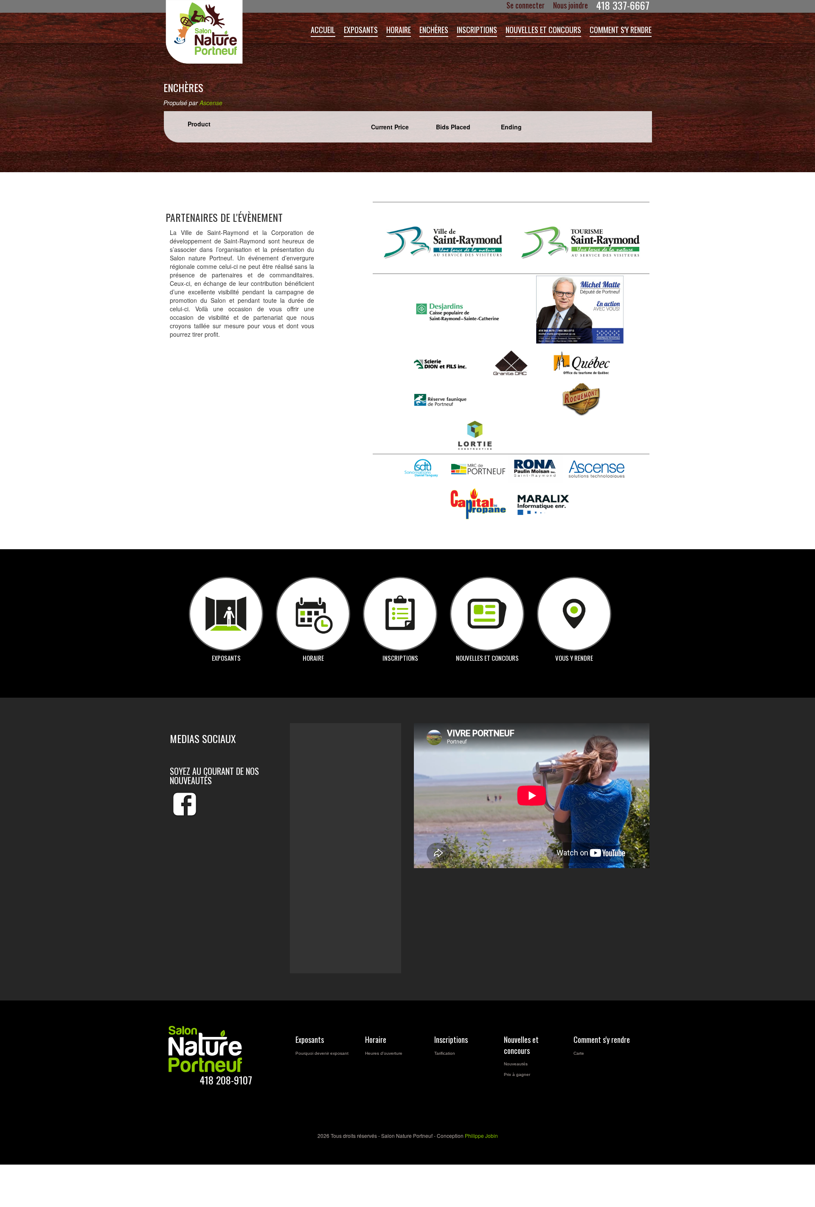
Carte (578, 1053)
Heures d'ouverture (383, 1053)
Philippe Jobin (481, 1135)
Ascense (211, 102)
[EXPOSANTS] (226, 614)
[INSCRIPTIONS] (400, 614)
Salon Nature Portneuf (208, 32)
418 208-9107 (226, 1080)
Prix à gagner (517, 1074)
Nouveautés (516, 1064)
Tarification (444, 1053)
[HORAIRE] (313, 614)
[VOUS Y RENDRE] (574, 614)
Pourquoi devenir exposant (321, 1053)
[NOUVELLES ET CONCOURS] (487, 614)
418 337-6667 (622, 5)
